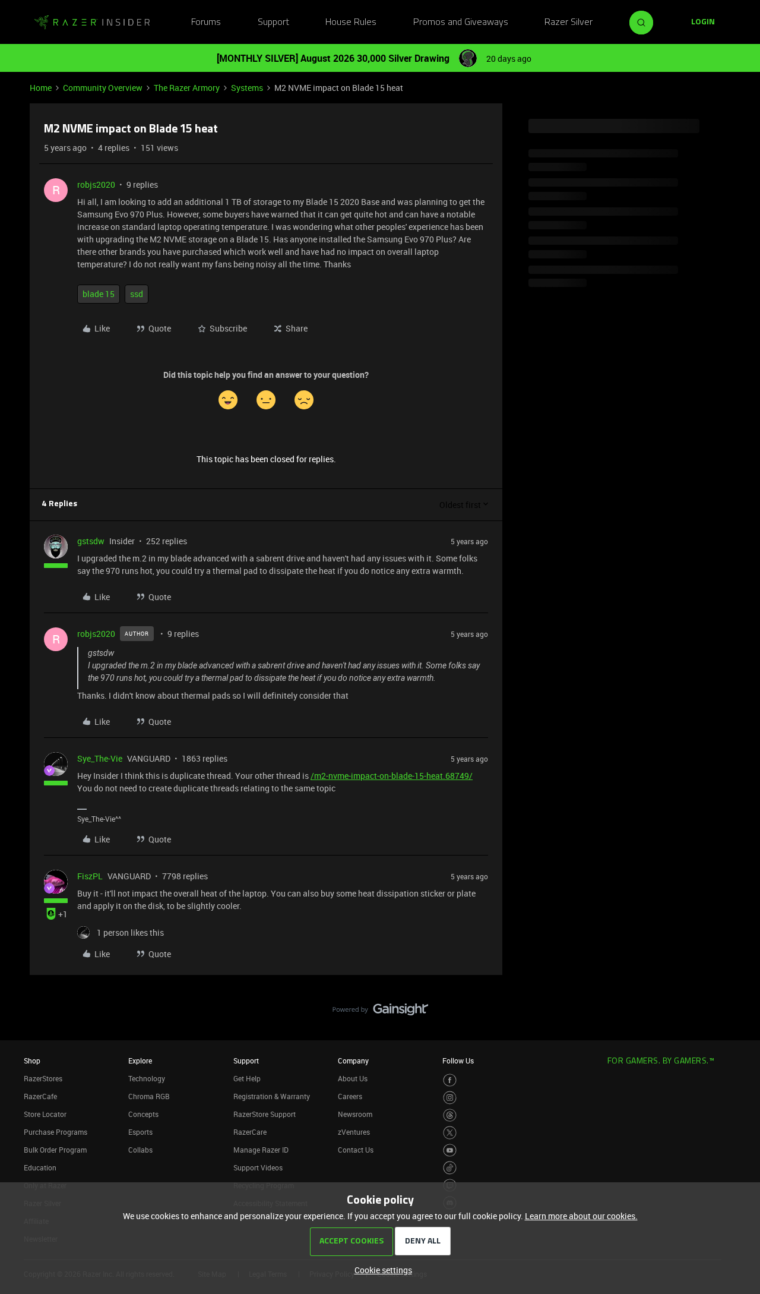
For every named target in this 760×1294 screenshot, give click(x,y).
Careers (350, 1096)
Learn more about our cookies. (581, 1216)
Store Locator (45, 1114)
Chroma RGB (149, 1096)
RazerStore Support (264, 1114)
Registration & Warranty (271, 1096)
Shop (32, 1060)
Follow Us (458, 1060)
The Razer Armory (187, 87)
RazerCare (250, 1132)
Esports (140, 1132)
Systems (247, 87)
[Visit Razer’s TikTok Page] (449, 1167)
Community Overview (102, 87)
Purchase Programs (55, 1132)
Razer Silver (568, 22)
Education (40, 1167)
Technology (146, 1078)
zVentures (354, 1132)
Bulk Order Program (55, 1149)
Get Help (247, 1078)
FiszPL (90, 876)
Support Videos (258, 1167)
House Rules (350, 22)
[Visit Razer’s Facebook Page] (449, 1080)
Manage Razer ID (261, 1149)
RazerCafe (40, 1096)
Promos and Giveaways (460, 22)
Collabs (140, 1149)
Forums (206, 22)
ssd (136, 293)
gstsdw (90, 541)
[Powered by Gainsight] (380, 1012)
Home (41, 87)
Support (273, 22)
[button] (703, 22)
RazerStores (43, 1078)
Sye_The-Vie (99, 758)
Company (353, 1060)
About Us (353, 1078)
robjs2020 (96, 184)
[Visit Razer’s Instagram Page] (449, 1097)
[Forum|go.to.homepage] (92, 22)
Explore (140, 1060)
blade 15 (99, 293)
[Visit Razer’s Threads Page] (449, 1115)
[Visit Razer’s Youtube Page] (449, 1150)
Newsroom (355, 1114)
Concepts (143, 1114)
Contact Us (355, 1149)
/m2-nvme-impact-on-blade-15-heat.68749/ (392, 775)
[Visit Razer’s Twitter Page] (449, 1132)
